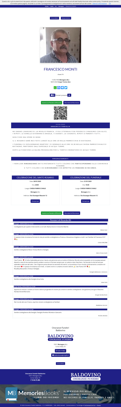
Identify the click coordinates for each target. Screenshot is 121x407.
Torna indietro (54, 18)
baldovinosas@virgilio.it (61, 355)
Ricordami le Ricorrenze (71, 102)
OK (110, 4)
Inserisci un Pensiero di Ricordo (51, 102)
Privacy (99, 405)
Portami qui (35, 201)
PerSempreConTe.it (89, 405)
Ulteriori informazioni (99, 4)
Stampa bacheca (66, 18)
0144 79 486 (61, 351)
